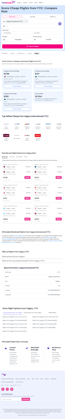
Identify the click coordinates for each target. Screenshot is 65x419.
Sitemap (47, 378)
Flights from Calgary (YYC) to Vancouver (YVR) (45, 317)
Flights (19, 2)
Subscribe (26, 399)
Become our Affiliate (20, 378)
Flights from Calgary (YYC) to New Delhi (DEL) (15, 320)
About (28, 378)
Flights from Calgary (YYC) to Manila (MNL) (44, 327)
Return (38, 33)
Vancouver (56, 240)
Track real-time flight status (7, 381)
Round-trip (5, 156)
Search (27, 177)
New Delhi (7, 242)
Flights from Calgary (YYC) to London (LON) (15, 327)
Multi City (53, 16)
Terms (2, 385)
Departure (8, 33)
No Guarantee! (13, 385)
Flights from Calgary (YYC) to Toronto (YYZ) (15, 317)
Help (33, 378)
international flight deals (8, 239)
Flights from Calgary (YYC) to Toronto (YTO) (15, 324)
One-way (11, 156)
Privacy (7, 385)
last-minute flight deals (18, 235)
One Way (32, 16)
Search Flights (34, 46)
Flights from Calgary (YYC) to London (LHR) (14, 331)
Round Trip (12, 16)
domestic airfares (49, 237)
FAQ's (37, 378)
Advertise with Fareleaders (7, 378)
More (40, 2)
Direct (25, 156)
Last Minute (19, 156)
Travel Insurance (19, 381)
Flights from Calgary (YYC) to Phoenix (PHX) (44, 324)
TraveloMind (53, 378)
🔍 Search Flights (16, 86)
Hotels (31, 2)
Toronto (50, 240)
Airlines (25, 2)
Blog (36, 2)
